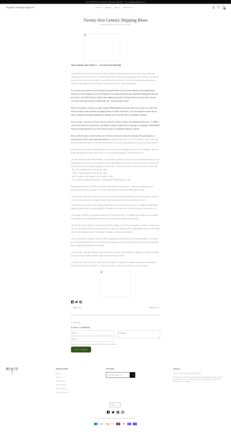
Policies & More (62, 369)
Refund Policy (61, 385)
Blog (116, 7)
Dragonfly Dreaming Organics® (20, 7)
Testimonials (60, 381)
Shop (97, 7)
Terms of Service (62, 392)
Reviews (108, 7)
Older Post (77, 307)
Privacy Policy (61, 388)
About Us (127, 7)
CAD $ (113, 405)
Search (58, 373)
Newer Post (153, 307)
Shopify (132, 418)
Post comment (81, 349)
